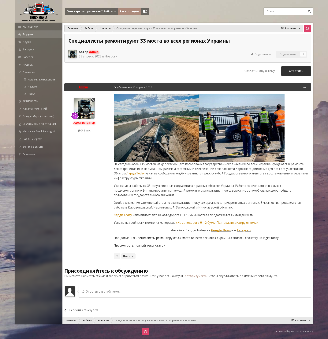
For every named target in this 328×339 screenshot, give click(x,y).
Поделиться (262, 54)
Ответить (296, 71)
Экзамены (28, 154)
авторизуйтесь (196, 276)
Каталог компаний (34, 108)
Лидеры (27, 64)
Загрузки (28, 49)
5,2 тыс (85, 130)
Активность (30, 101)
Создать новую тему (259, 71)
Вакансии (28, 72)
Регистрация (129, 11)
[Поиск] (309, 11)
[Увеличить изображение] (199, 128)
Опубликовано (133, 87)
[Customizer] (145, 11)
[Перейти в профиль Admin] (72, 54)
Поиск (31, 93)
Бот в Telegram (32, 146)
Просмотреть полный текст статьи (139, 245)
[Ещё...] (304, 87)
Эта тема (294, 11)
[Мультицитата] (117, 256)
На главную (30, 26)
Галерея (28, 57)
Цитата (128, 256)
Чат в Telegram (32, 139)
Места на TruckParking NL (39, 131)
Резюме (32, 86)
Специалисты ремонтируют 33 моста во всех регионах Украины (183, 238)
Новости (111, 56)
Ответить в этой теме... (103, 292)
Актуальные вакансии (41, 79)
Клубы (26, 42)
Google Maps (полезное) (38, 116)
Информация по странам (39, 124)
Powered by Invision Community (294, 331)
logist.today (271, 238)
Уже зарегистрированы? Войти (90, 11)
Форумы (27, 34)
